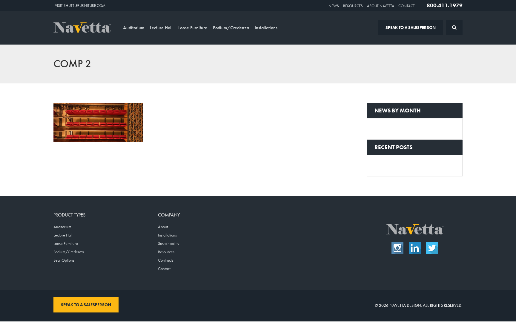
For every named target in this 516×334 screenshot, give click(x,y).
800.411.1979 (445, 5)
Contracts (165, 260)
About (163, 226)
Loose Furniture (192, 28)
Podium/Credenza (231, 28)
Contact (406, 5)
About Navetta (380, 5)
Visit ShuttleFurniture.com (80, 5)
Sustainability (168, 243)
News (333, 5)
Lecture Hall (161, 28)
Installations (266, 28)
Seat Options (63, 260)
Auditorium (133, 28)
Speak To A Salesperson (411, 27)
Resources (353, 5)
